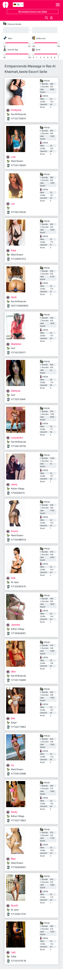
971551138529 (18, 165)
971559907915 (18, 259)
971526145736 (18, 446)
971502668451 (18, 633)
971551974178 (18, 960)
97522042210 (18, 493)
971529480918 (18, 539)
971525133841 (18, 399)
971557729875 (18, 118)
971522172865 (18, 727)
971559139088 (18, 773)
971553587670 (18, 586)
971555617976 (18, 914)
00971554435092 (19, 305)
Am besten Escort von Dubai (32, 11)
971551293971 (18, 352)
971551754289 (18, 680)
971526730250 (18, 212)
